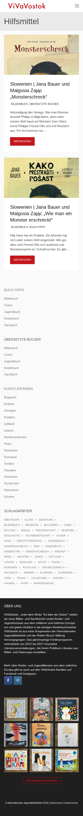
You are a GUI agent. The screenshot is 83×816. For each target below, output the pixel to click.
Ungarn (9, 583)
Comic (8, 305)
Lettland (9, 423)
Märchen (26, 562)
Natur (42, 562)
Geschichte (12, 535)
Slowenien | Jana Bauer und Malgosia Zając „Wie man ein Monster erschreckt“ (41, 213)
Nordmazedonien (15, 437)
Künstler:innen (18, 389)
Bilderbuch (19, 104)
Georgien (10, 410)
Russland (10, 457)
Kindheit (60, 551)
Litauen (8, 430)
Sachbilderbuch (53, 567)
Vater (24, 583)
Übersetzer (11, 490)
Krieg (7, 556)
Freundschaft (46, 530)
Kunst (39, 556)
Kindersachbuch (37, 551)
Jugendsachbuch (16, 546)
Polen (7, 443)
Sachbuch (10, 325)
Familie (25, 530)
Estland (9, 404)
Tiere (7, 578)
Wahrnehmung (44, 583)
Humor (61, 535)
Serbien (9, 463)
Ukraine (9, 496)
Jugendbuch (12, 311)
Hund (7, 541)
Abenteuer (11, 519)
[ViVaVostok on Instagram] (17, 680)
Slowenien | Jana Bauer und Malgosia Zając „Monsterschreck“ (40, 90)
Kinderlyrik (12, 551)
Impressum (56, 803)
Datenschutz (71, 803)
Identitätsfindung (29, 541)
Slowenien (11, 476)
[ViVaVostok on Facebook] (8, 680)
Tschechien (11, 483)
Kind (36, 546)
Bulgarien (10, 397)
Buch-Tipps (37, 227)
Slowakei (10, 470)
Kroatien (9, 417)
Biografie (32, 525)
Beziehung (46, 519)
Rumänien (11, 450)
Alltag (29, 519)
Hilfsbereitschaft (38, 535)
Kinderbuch (11, 318)
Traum (21, 578)
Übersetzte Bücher (44, 104)
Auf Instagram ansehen (42, 780)
